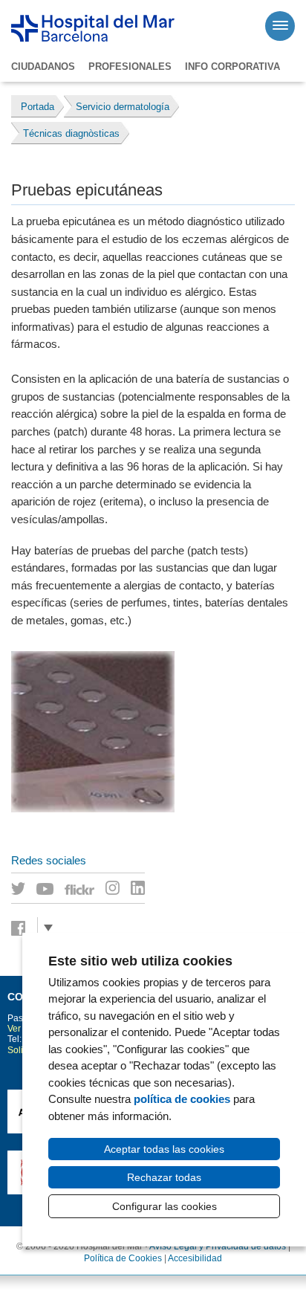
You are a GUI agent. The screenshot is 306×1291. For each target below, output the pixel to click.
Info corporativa (232, 66)
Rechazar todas (164, 1177)
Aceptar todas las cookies (164, 1149)
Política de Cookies (123, 1258)
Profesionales (130, 66)
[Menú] (280, 26)
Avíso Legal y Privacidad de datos (217, 1246)
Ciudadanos (43, 66)
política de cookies (182, 1099)
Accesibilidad (195, 1258)
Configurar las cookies (164, 1206)
